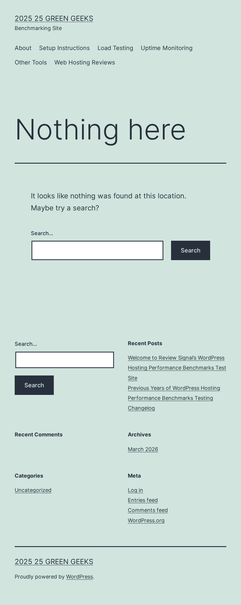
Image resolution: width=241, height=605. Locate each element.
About (23, 47)
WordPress (79, 577)
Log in (135, 490)
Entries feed (143, 500)
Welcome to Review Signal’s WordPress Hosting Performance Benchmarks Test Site (177, 368)
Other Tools (31, 62)
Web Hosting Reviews (84, 62)
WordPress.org (146, 520)
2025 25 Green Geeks (54, 18)
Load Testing (115, 47)
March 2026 (143, 449)
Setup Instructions (64, 47)
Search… (42, 233)
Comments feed (148, 510)
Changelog (141, 408)
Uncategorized (33, 490)
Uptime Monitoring (167, 47)
